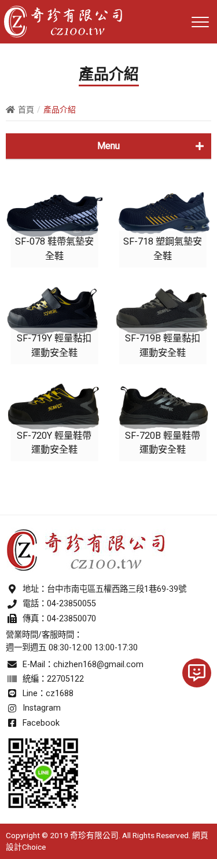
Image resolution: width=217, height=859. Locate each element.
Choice (34, 846)
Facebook (41, 723)
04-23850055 (71, 604)
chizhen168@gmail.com (98, 664)
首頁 (26, 109)
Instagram (42, 708)
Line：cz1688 (48, 693)
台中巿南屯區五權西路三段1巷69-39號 (116, 589)
